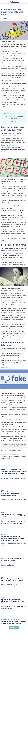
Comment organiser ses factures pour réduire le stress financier (12, 580)
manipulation (5, 295)
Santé (2, 490)
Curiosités (4, 597)
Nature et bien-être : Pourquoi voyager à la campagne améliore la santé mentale (13, 516)
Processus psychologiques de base (10, 619)
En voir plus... (14, 627)
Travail (3, 577)
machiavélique (11, 210)
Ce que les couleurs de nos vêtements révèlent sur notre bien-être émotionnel (13, 601)
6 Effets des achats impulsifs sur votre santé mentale (12, 559)
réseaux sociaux (16, 53)
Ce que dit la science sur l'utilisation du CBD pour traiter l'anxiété (13, 622)
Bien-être (3, 468)
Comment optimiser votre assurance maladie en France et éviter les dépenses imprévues (14, 493)
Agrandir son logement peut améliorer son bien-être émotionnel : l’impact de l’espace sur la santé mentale (14, 471)
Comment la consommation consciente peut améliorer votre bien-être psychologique (12, 538)
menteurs (7, 147)
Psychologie (4, 556)
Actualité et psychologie (11, 5)
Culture (3, 5)
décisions (4, 260)
